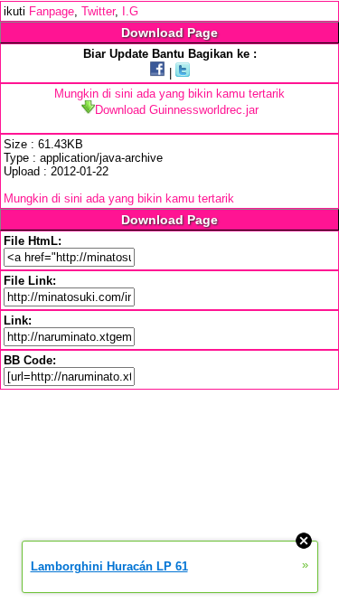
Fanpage (51, 11)
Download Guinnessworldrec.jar (177, 110)
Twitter (98, 11)
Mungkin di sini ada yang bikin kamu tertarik (169, 93)
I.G (130, 11)
